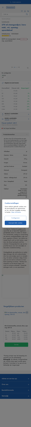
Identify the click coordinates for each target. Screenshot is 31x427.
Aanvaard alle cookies (15, 223)
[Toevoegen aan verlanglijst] (27, 312)
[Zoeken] (27, 14)
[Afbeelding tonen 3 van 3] (16, 67)
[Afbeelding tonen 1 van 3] (14, 67)
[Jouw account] (24, 11)
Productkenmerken (9, 134)
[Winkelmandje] (27, 11)
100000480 (7, 119)
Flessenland (5, 22)
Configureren (15, 218)
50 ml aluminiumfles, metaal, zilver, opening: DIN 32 (16, 327)
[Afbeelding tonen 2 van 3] (15, 67)
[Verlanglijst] (21, 11)
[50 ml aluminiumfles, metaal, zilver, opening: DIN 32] (16, 318)
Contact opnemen (8, 2)
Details (16, 345)
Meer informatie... (16, 212)
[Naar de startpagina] (11, 7)
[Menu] (3, 7)
